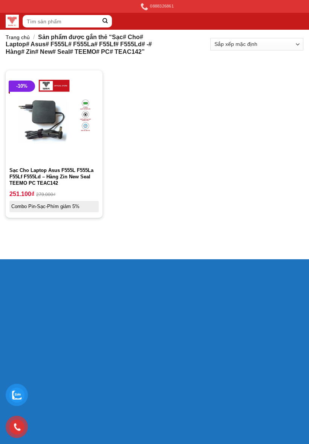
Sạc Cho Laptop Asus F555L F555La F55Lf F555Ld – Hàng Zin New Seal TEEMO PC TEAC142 (51, 176)
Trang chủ (18, 37)
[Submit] (105, 21)
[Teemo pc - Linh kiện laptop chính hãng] (12, 21)
